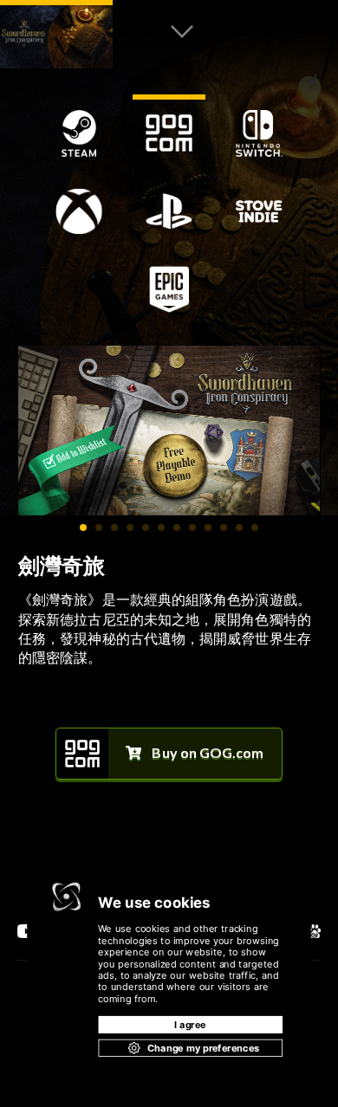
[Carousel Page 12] (255, 527)
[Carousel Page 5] (145, 527)
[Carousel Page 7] (177, 527)
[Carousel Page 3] (114, 527)
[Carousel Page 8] (192, 527)
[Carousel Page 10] (223, 527)
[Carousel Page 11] (239, 527)
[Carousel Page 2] (99, 527)
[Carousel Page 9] (208, 527)
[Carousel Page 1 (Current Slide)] (83, 527)
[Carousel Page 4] (130, 527)
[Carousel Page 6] (161, 527)
